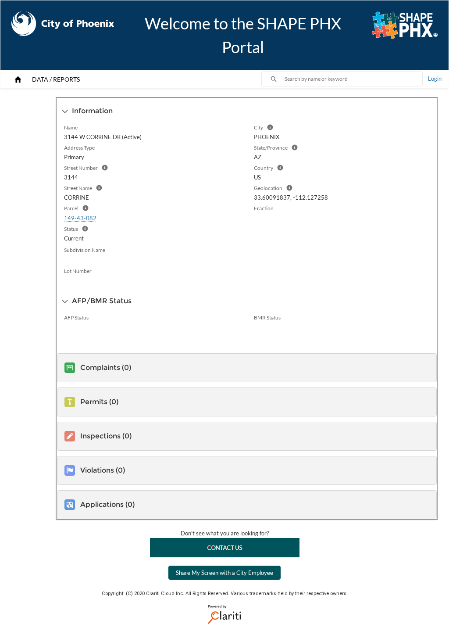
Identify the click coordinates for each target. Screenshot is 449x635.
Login (435, 78)
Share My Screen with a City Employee (224, 572)
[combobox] (353, 79)
